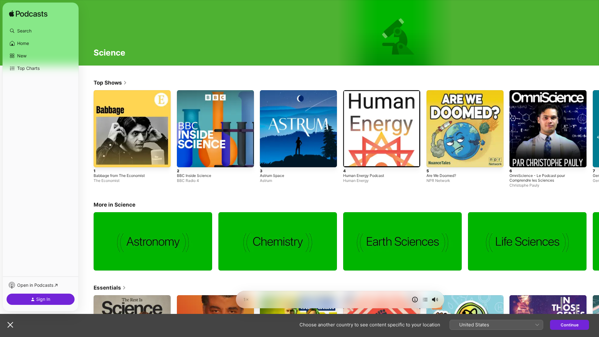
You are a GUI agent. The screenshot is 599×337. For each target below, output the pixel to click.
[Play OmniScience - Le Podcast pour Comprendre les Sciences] (517, 159)
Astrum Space (273, 92)
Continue (570, 324)
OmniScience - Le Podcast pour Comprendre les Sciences (540, 95)
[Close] (10, 325)
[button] (40, 31)
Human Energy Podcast (366, 92)
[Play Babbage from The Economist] (101, 159)
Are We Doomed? (443, 92)
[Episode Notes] (415, 299)
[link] (110, 82)
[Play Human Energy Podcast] (351, 159)
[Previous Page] (87, 128)
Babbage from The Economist (122, 92)
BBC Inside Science (195, 92)
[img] (28, 14)
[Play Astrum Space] (267, 159)
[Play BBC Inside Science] (184, 159)
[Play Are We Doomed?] (434, 159)
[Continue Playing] (425, 299)
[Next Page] (592, 128)
